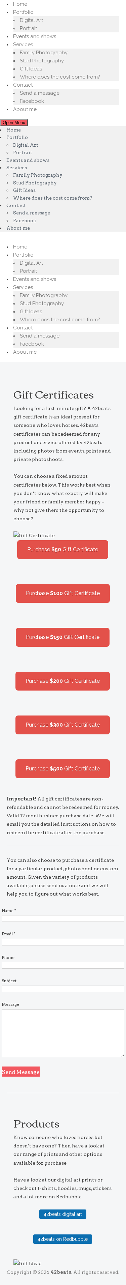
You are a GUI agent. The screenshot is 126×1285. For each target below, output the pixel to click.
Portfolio (23, 12)
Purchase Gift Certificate (62, 549)
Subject (9, 980)
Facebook (32, 101)
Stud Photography (42, 61)
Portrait (28, 28)
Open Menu (14, 122)
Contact (23, 85)
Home (20, 4)
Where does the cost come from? (60, 77)
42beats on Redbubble (63, 1239)
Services (23, 44)
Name (9, 910)
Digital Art (31, 20)
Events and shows (34, 36)
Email (8, 933)
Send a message (39, 93)
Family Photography (44, 53)
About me (25, 109)
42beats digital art (63, 1214)
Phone (8, 957)
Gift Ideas (31, 69)
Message (10, 1004)
